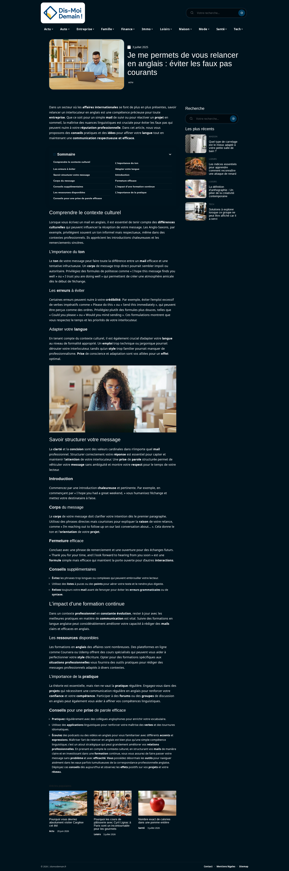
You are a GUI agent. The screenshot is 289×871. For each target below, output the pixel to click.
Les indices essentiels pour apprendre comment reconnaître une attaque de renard (223, 169)
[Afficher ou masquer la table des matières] (123, 154)
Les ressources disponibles (69, 192)
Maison (213, 136)
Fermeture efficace (125, 180)
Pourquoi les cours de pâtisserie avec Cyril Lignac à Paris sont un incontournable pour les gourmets (112, 824)
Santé (141, 827)
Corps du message (64, 180)
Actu (130, 82)
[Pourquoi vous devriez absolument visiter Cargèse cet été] (68, 803)
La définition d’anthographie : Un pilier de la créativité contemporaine (221, 191)
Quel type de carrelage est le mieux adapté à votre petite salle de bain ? (223, 146)
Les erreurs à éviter (64, 169)
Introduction (122, 174)
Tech (211, 204)
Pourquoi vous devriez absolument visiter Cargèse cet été (66, 822)
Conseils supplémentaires (68, 186)
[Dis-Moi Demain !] (63, 13)
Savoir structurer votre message (71, 174)
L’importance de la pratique (131, 192)
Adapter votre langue (127, 169)
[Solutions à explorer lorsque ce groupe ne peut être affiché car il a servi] (195, 211)
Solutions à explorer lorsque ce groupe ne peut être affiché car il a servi (222, 214)
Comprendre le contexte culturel (71, 162)
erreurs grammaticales (145, 590)
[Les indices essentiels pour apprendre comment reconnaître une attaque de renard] (195, 166)
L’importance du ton (126, 163)
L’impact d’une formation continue (135, 186)
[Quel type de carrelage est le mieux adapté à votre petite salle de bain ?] (195, 143)
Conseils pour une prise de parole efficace (77, 198)
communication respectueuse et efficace (103, 138)
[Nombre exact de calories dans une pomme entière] (157, 803)
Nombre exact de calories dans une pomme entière (154, 821)
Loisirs (97, 834)
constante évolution (116, 613)
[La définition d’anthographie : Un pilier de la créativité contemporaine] (195, 189)
